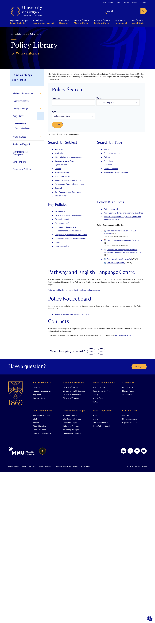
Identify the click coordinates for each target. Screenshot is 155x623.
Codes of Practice (111, 169)
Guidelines (108, 165)
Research (58, 188)
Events (95, 419)
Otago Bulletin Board (101, 426)
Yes (91, 351)
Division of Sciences (71, 398)
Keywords (56, 98)
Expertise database (130, 422)
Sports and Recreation (102, 422)
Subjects (36, 387)
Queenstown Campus (72, 433)
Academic (59, 153)
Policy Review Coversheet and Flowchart (123, 240)
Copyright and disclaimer (62, 466)
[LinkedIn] (123, 451)
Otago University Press (102, 391)
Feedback (32, 466)
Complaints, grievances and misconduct (71, 235)
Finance (58, 169)
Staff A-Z (125, 415)
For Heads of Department (65, 227)
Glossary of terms (44, 466)
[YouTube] (144, 451)
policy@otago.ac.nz (123, 335)
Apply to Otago (39, 398)
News (95, 415)
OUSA (95, 402)
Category (100, 98)
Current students (107, 2)
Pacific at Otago (39, 430)
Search (23, 466)
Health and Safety (62, 172)
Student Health (128, 394)
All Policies (59, 149)
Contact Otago (130, 410)
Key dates (37, 394)
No (101, 351)
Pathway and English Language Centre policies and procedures (74, 290)
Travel (57, 242)
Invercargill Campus (71, 430)
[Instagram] (137, 451)
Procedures (108, 161)
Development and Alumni (65, 161)
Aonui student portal (41, 415)
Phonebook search (130, 419)
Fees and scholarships (42, 391)
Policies (107, 157)
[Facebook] (130, 451)
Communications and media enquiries (70, 238)
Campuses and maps (74, 410)
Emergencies (127, 387)
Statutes (107, 149)
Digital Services (61, 165)
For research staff (62, 223)
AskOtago (138, 366)
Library (134, 2)
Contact (144, 2)
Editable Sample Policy (116, 263)
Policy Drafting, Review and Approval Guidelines (123, 213)
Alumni (126, 2)
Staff (118, 2)
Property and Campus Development (69, 184)
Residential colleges (100, 387)
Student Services (61, 196)
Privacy (76, 466)
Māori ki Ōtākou (39, 426)
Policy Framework (111, 209)
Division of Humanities (72, 394)
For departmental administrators (68, 231)
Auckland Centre (70, 415)
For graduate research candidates (68, 215)
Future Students (42, 383)
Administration (21, 34)
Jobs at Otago (98, 398)
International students (42, 433)
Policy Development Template (119, 259)
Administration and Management (68, 157)
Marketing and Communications (68, 180)
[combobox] (123, 11)
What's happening (102, 410)
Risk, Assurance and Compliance (68, 192)
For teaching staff (62, 219)
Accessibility (85, 466)
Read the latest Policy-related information (72, 314)
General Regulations (112, 153)
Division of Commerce (72, 387)
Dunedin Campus (70, 422)
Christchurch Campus (72, 419)
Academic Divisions (73, 383)
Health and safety (62, 246)
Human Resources (62, 176)
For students (60, 211)
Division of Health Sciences (74, 391)
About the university (104, 383)
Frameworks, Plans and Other (116, 172)
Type (54, 112)
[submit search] (144, 11)
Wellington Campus (70, 426)
